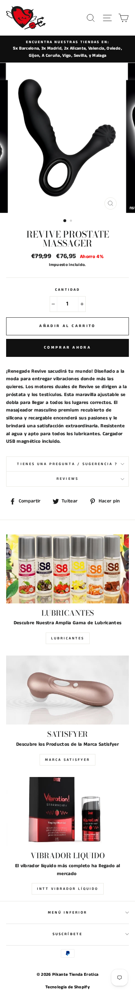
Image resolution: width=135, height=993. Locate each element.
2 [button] (71, 221)
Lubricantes (67, 638)
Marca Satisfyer (67, 759)
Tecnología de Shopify (67, 987)
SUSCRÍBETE (67, 934)
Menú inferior (67, 912)
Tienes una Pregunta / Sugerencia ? (67, 463)
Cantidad (67, 289)
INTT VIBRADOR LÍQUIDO (67, 888)
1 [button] (65, 221)
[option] (67, 49)
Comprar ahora (67, 347)
